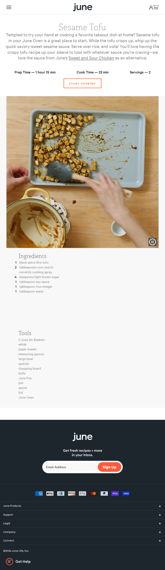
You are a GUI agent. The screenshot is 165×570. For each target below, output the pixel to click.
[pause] (152, 242)
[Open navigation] (8, 7)
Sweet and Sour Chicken (91, 57)
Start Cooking (82, 83)
